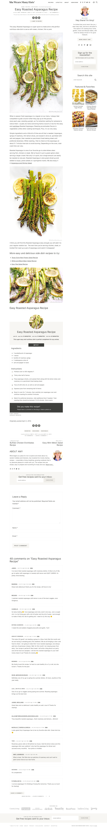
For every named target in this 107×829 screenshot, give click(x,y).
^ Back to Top (14, 825)
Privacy (31, 825)
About (67, 2)
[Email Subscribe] (19, 469)
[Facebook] (81, 2)
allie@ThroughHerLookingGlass (25, 716)
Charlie (15, 609)
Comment (16, 508)
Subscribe (74, 2)
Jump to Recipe (37, 21)
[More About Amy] (85, 11)
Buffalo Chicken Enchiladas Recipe (22, 443)
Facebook (54, 409)
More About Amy (85, 39)
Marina (14, 584)
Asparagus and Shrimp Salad (21, 163)
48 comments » (54, 12)
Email (14, 536)
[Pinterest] (85, 2)
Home (22, 6)
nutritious (16, 126)
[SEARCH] (97, 2)
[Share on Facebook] (33, 17)
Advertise (54, 825)
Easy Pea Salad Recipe (20, 264)
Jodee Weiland (18, 702)
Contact (47, 825)
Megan (14, 595)
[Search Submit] (95, 80)
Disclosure (39, 825)
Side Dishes (34, 6)
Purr (95, 825)
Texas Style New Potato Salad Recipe (25, 258)
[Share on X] (36, 17)
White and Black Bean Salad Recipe (24, 261)
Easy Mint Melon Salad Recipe (53, 443)
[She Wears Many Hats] (22, 2)
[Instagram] (83, 2)
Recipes (51, 2)
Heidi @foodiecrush (20, 675)
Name (15, 528)
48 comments (29, 435)
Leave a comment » (42, 435)
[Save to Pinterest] (39, 17)
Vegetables (44, 430)
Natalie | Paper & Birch (21, 727)
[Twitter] (87, 2)
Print (37, 345)
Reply (31, 568)
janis (14, 568)
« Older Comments (38, 796)
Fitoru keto (16, 781)
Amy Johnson (22, 12)
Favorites (27, 430)
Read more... (50, 464)
